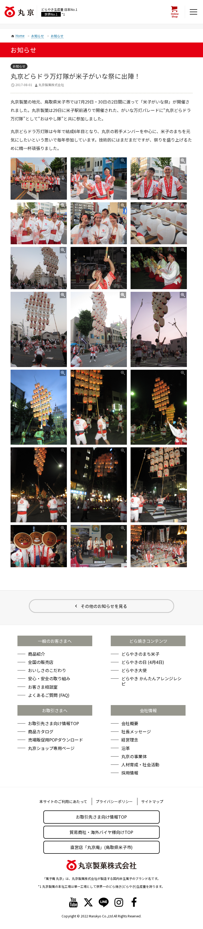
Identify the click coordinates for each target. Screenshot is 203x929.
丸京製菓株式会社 (51, 84)
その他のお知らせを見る (104, 606)
